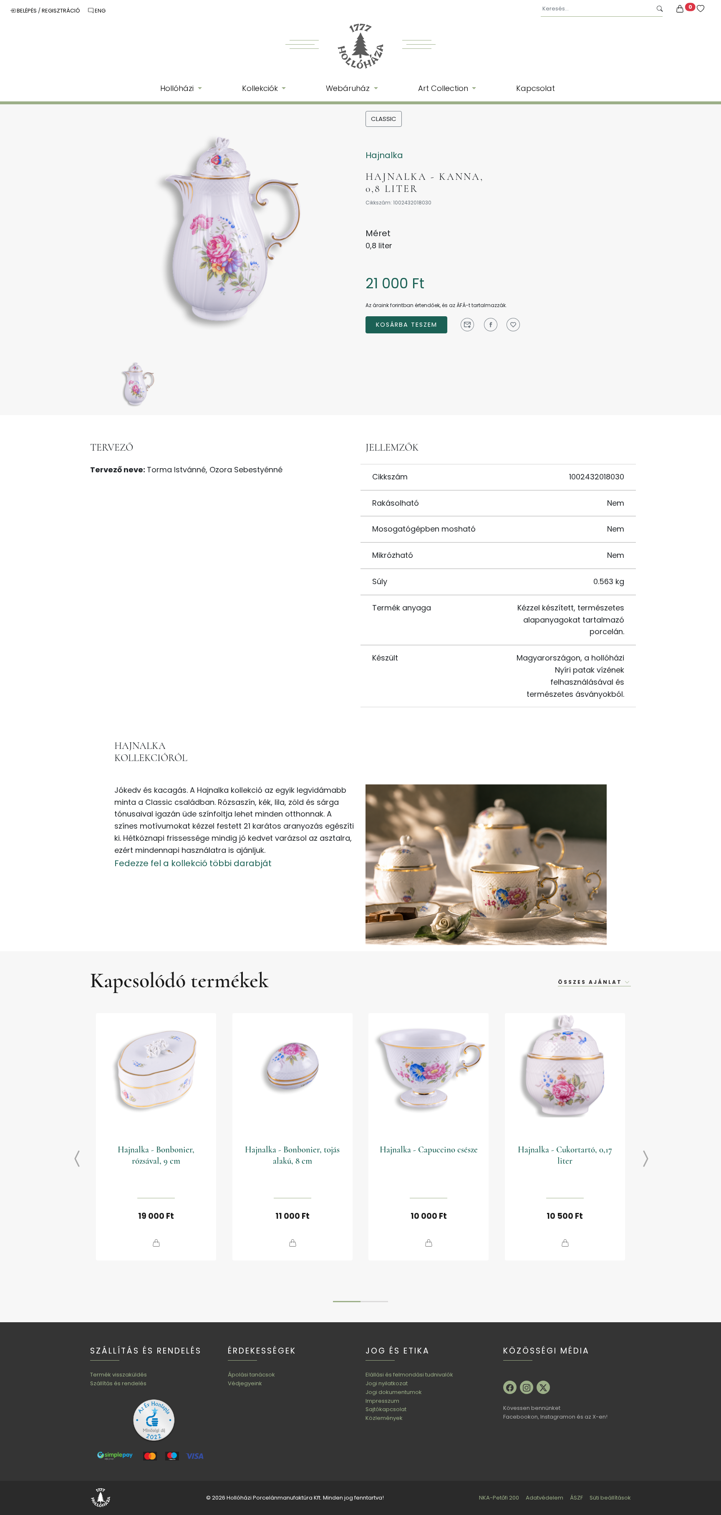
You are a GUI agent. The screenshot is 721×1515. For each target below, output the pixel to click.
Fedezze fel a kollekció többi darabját (193, 863)
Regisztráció (61, 11)
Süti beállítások (610, 1498)
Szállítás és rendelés (118, 1383)
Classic (383, 118)
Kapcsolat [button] (535, 88)
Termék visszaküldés (118, 1375)
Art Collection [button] (444, 88)
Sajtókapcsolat (386, 1409)
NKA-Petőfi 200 (499, 1498)
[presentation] (71, 1160)
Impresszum (382, 1401)
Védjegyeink (245, 1383)
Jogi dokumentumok (394, 1392)
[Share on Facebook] (491, 324)
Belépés (26, 11)
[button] (346, 1301)
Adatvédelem (544, 1498)
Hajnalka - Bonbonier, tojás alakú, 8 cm (292, 1155)
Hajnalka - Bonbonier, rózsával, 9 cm (156, 1155)
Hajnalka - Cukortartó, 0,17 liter (565, 1155)
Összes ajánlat (591, 982)
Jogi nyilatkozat (387, 1383)
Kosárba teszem (406, 324)
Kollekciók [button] (261, 88)
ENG (99, 11)
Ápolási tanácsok (251, 1375)
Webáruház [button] (349, 88)
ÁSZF (576, 1498)
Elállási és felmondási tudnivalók (409, 1375)
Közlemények (384, 1418)
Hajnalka (384, 155)
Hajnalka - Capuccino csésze (429, 1149)
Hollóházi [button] (178, 88)
